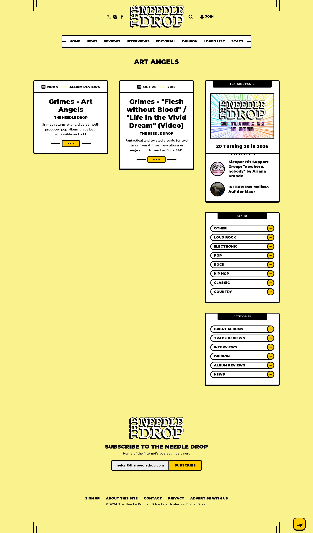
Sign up (92, 498)
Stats (237, 41)
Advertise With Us (209, 498)
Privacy (176, 498)
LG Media (157, 504)
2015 (171, 87)
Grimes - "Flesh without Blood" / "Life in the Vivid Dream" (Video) (156, 113)
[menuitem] (75, 41)
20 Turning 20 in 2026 (242, 146)
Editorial (166, 41)
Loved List (214, 41)
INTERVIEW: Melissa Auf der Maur (248, 189)
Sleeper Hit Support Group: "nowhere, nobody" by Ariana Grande (248, 169)
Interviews (138, 41)
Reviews (112, 41)
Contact (153, 498)
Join (209, 16)
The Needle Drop (71, 118)
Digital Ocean (196, 504)
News (91, 41)
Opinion (189, 41)
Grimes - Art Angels (71, 105)
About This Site (122, 498)
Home (75, 41)
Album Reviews (84, 87)
